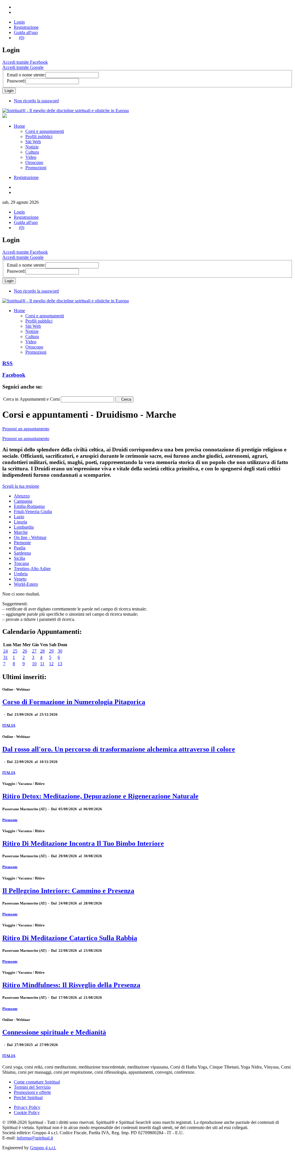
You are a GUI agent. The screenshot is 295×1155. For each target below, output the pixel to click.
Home (19, 126)
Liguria (20, 521)
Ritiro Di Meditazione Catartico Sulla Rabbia (69, 938)
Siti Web (33, 141)
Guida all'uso (26, 32)
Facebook (13, 375)
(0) (21, 37)
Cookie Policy (27, 1112)
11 (42, 663)
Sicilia (19, 558)
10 (34, 663)
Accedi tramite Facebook (25, 62)
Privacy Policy (27, 1107)
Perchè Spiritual (28, 1097)
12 (51, 663)
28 (42, 651)
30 (60, 651)
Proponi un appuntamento (25, 428)
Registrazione (26, 27)
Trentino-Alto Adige (32, 568)
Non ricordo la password (36, 100)
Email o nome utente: (26, 74)
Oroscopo (34, 162)
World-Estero (26, 584)
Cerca (126, 399)
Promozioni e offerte (32, 1092)
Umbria (21, 573)
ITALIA (8, 725)
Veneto (20, 578)
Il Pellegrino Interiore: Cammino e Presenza (68, 890)
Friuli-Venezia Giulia (33, 511)
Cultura (32, 152)
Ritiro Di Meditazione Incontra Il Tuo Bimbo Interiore (83, 843)
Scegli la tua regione (20, 486)
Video (30, 157)
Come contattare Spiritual (37, 1081)
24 (5, 651)
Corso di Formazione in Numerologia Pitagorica (73, 702)
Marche (21, 532)
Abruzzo (22, 495)
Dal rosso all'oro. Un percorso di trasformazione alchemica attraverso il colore (118, 749)
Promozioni (35, 167)
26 (24, 651)
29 (51, 651)
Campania (23, 501)
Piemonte (22, 542)
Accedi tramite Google (23, 67)
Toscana (21, 563)
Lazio (19, 516)
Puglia (19, 547)
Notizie (32, 146)
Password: (16, 80)
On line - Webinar (30, 537)
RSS (7, 363)
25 (15, 651)
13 (60, 663)
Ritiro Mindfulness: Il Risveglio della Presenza (71, 985)
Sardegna (22, 553)
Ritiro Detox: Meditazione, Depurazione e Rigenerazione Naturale (100, 796)
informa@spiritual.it (35, 1137)
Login (19, 22)
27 (34, 651)
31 (5, 657)
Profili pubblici (38, 136)
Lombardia (24, 527)
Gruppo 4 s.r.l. (43, 1147)
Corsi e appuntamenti (44, 131)
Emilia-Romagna (29, 506)
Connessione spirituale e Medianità (54, 1032)
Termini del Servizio (32, 1087)
